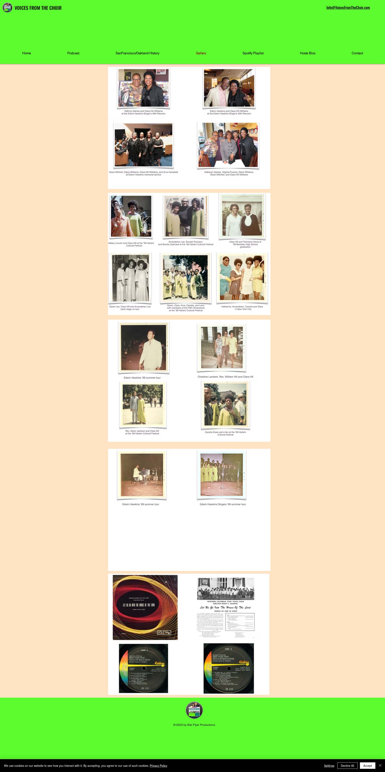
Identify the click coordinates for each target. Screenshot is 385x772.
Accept (367, 766)
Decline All (347, 766)
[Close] (380, 765)
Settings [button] (329, 766)
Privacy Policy (158, 766)
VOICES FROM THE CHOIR (38, 7)
